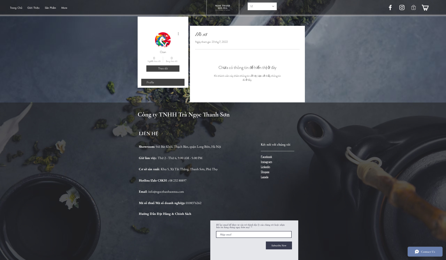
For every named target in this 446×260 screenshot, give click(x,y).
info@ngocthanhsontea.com (166, 191)
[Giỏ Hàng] (425, 7)
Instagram (266, 162)
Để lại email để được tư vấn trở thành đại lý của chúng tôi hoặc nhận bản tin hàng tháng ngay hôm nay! (250, 226)
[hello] (413, 7)
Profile (150, 82)
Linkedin (265, 167)
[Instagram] (401, 7)
